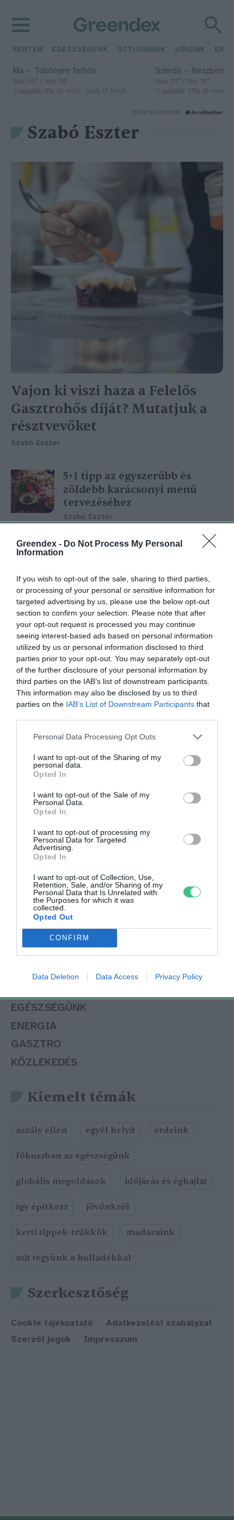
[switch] (192, 760)
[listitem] (117, 737)
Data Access (117, 976)
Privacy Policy (178, 976)
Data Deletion (55, 976)
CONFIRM (70, 938)
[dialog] (117, 760)
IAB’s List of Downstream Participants (130, 704)
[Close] (212, 544)
